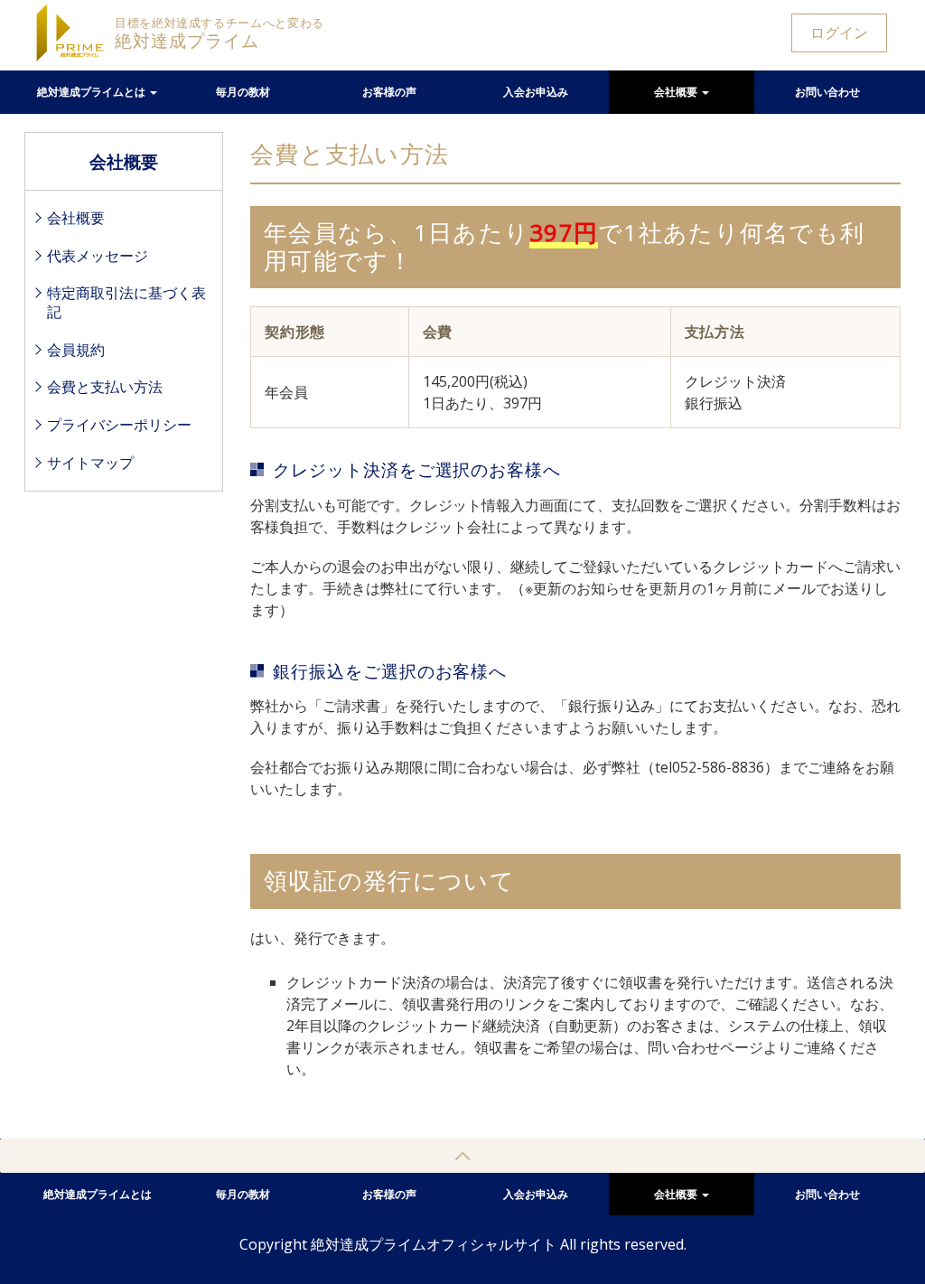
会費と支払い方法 (105, 387)
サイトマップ (90, 463)
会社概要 (677, 91)
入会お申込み (535, 91)
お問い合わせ (827, 91)
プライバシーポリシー (119, 425)
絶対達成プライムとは (92, 91)
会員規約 (76, 350)
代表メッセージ (97, 256)
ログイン (839, 32)
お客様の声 (389, 91)
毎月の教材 (243, 91)
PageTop (462, 1156)
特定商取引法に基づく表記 (126, 302)
